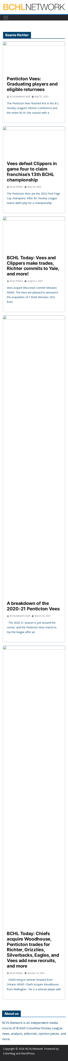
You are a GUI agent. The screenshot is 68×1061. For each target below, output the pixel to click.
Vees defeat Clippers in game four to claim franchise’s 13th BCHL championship (32, 171)
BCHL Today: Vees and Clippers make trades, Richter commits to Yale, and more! (33, 266)
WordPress (28, 1053)
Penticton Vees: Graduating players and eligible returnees (32, 84)
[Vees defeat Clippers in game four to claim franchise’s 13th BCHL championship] (34, 141)
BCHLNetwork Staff (20, 96)
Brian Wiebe (16, 186)
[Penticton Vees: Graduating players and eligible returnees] (34, 57)
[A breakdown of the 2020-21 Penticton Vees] (34, 456)
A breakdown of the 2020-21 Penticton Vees (33, 606)
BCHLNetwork (34, 1048)
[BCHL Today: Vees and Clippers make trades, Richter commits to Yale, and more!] (34, 234)
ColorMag (9, 1053)
